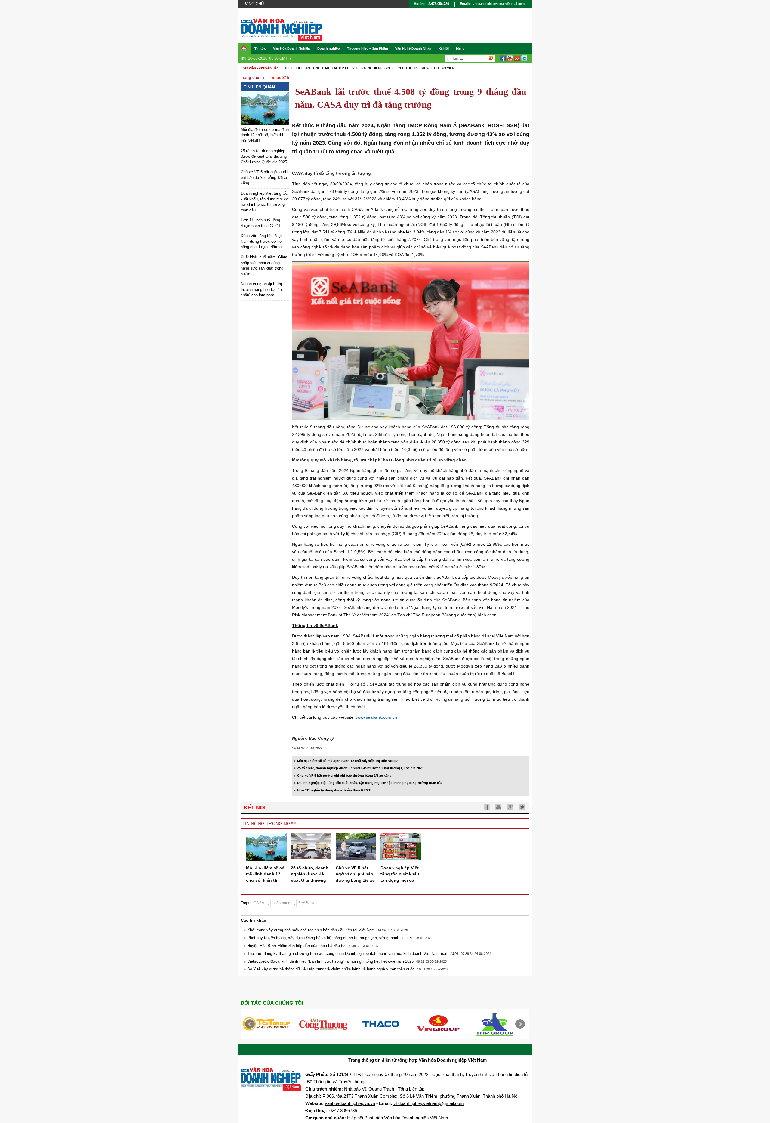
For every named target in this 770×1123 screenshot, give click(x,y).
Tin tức (260, 48)
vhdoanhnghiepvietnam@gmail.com (499, 3)
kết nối (255, 807)
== (474, 48)
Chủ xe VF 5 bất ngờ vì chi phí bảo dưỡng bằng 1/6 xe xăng (264, 177)
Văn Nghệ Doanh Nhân (413, 48)
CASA (259, 903)
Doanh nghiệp (328, 48)
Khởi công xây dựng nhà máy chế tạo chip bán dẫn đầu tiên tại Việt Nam (311, 930)
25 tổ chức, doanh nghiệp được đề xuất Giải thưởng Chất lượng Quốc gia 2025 (264, 156)
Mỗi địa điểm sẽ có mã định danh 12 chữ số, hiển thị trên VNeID (265, 135)
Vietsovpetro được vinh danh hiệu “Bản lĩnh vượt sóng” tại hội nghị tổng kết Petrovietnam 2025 (330, 961)
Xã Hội (444, 48)
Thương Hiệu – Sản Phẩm (367, 48)
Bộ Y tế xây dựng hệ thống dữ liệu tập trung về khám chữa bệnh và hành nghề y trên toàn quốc (330, 969)
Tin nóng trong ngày (269, 823)
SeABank (306, 903)
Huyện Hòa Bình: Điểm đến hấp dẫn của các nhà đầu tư (296, 945)
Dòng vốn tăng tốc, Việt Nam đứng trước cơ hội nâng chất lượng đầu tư (261, 241)
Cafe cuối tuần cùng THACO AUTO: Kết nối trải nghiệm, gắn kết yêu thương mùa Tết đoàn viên (368, 68)
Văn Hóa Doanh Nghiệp (291, 48)
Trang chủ (252, 4)
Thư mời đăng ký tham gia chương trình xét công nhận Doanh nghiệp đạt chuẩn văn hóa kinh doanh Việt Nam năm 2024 (352, 953)
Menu (460, 48)
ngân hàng (281, 903)
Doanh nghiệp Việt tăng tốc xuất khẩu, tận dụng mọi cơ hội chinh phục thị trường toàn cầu (370, 783)
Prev (250, 1024)
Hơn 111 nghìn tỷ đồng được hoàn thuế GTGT (334, 790)
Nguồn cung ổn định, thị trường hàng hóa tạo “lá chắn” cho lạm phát (261, 289)
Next (520, 1024)
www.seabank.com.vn (376, 717)
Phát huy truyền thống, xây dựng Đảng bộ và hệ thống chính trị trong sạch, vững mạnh (323, 938)
